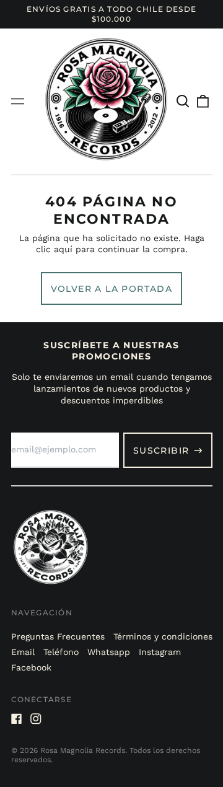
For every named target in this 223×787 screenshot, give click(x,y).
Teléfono (61, 652)
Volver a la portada (112, 288)
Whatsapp (108, 652)
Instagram (160, 652)
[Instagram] (36, 718)
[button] (183, 102)
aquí (63, 249)
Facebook (31, 667)
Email (23, 652)
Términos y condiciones (162, 636)
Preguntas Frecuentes (58, 636)
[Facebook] (16, 718)
